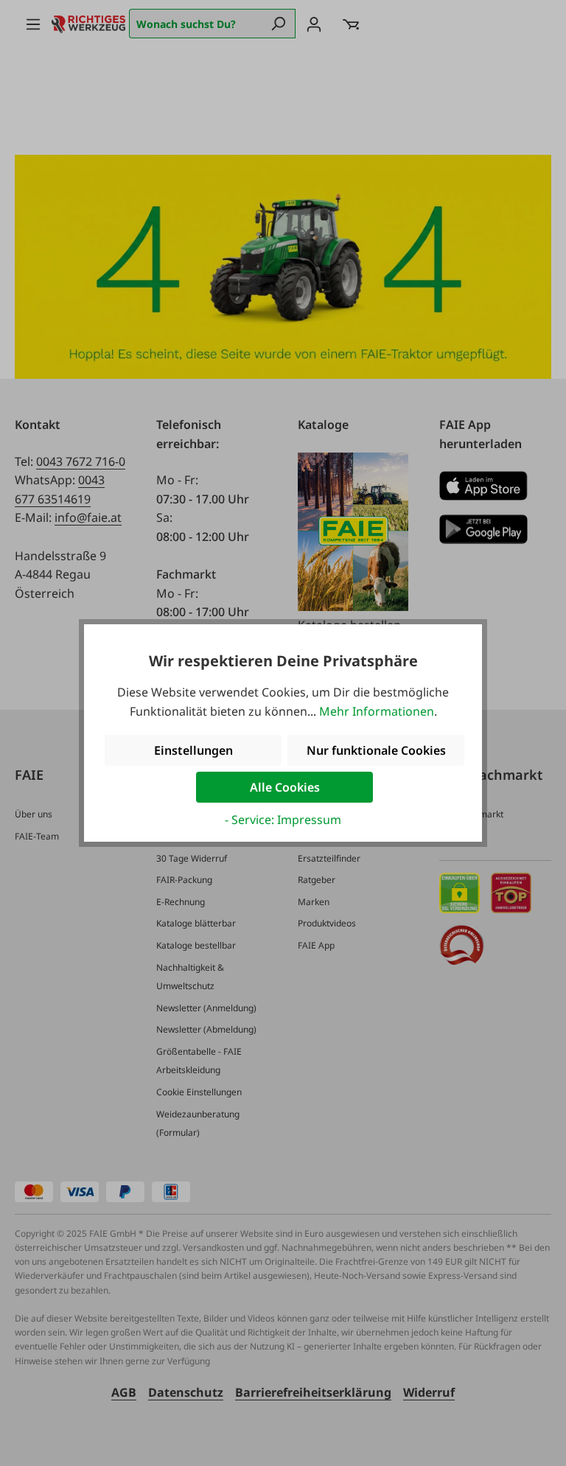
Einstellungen (193, 750)
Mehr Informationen (376, 711)
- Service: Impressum (283, 819)
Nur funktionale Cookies (376, 750)
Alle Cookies (285, 787)
